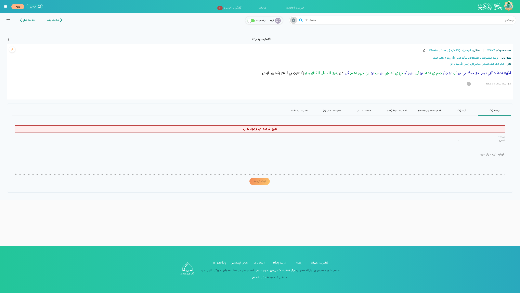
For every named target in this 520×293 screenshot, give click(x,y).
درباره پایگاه (279, 263)
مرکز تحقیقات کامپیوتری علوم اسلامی (274, 270)
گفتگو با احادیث (229, 7)
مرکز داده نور (259, 278)
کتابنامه (262, 7)
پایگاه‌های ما (219, 263)
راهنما (299, 263)
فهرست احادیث (295, 7)
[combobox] (417, 20)
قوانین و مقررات (319, 263)
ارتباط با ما (259, 263)
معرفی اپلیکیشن (239, 263)
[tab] (261, 39)
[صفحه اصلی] (497, 6)
